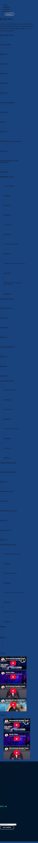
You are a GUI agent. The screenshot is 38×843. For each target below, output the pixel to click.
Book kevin (9, 14)
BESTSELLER (4, 791)
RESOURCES (4, 794)
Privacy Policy (4, 840)
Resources (7, 12)
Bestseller (7, 9)
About (5, 5)
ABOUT (2, 784)
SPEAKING (3, 788)
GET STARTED (5, 782)
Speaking (6, 7)
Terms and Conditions (17, 840)
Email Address (4, 822)
